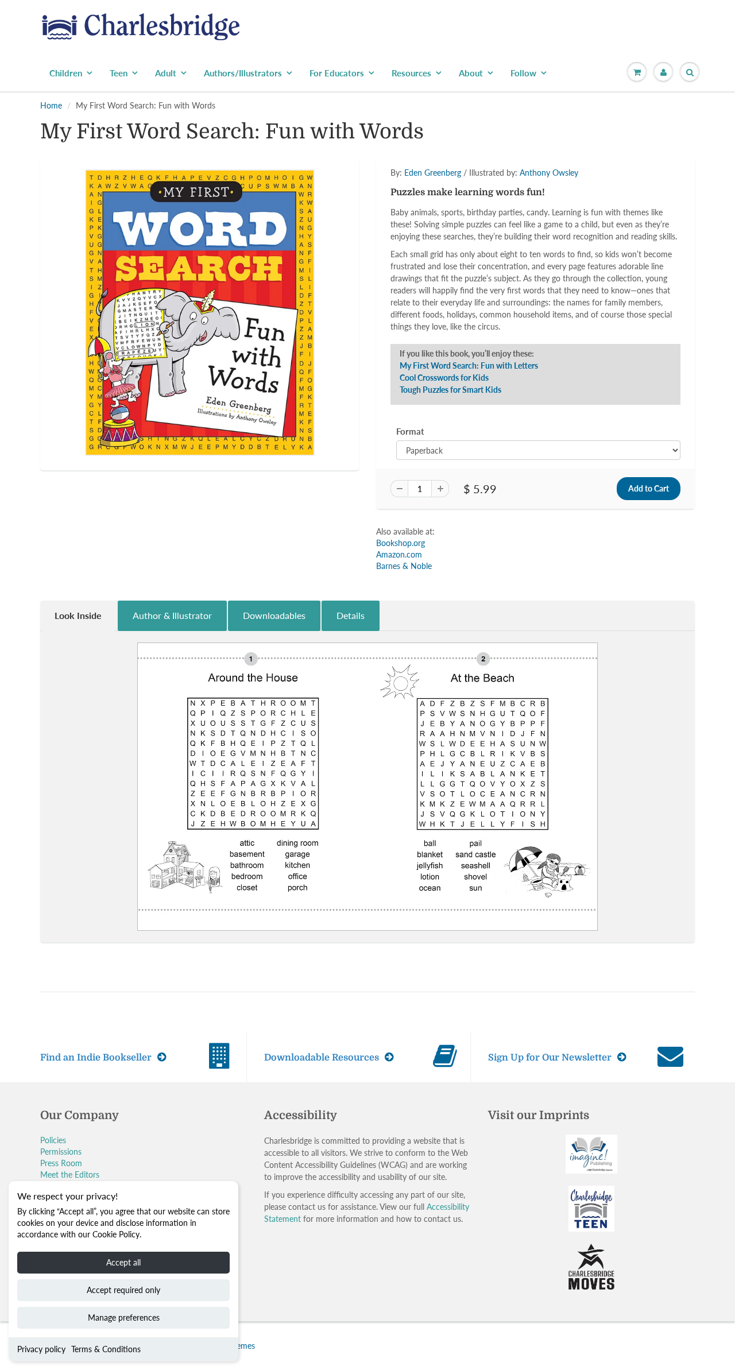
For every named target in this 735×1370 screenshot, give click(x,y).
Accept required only (123, 1290)
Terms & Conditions (106, 1349)
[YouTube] (537, 258)
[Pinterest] (481, 258)
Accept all (123, 1262)
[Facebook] (453, 258)
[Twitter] (424, 258)
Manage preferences (124, 1317)
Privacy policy (41, 1349)
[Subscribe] (529, 221)
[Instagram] (509, 258)
